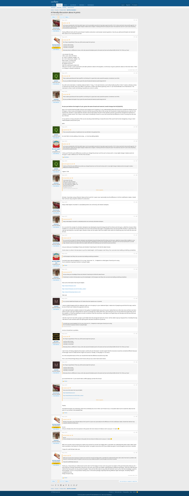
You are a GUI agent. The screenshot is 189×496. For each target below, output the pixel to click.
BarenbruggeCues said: (68, 163)
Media (65, 5)
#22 (136, 37)
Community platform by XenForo (89, 494)
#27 (136, 161)
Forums (59, 5)
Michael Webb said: (67, 178)
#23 (136, 73)
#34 (136, 298)
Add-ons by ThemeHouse (106, 494)
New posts (53, 7)
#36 (136, 362)
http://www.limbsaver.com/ (69, 285)
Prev (54, 17)
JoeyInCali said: (66, 129)
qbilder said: (65, 23)
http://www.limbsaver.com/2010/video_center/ (74, 289)
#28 (136, 175)
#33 (136, 269)
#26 (136, 141)
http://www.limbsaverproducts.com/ (71, 292)
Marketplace (91, 5)
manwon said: (66, 238)
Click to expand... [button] (99, 190)
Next (67, 17)
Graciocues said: (66, 219)
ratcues (53, 14)
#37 (136, 385)
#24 (136, 91)
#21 (136, 20)
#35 (136, 333)
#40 (136, 452)
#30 (136, 216)
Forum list (59, 7)
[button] (68, 5)
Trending (64, 7)
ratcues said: (66, 40)
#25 (136, 127)
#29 (136, 202)
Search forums (70, 7)
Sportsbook (73, 5)
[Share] (134, 20)
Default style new (56, 492)
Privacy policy (126, 492)
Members (81, 5)
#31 (136, 235)
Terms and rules (118, 492)
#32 (136, 253)
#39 (136, 432)
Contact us (111, 492)
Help (131, 492)
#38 (136, 416)
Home (53, 5)
